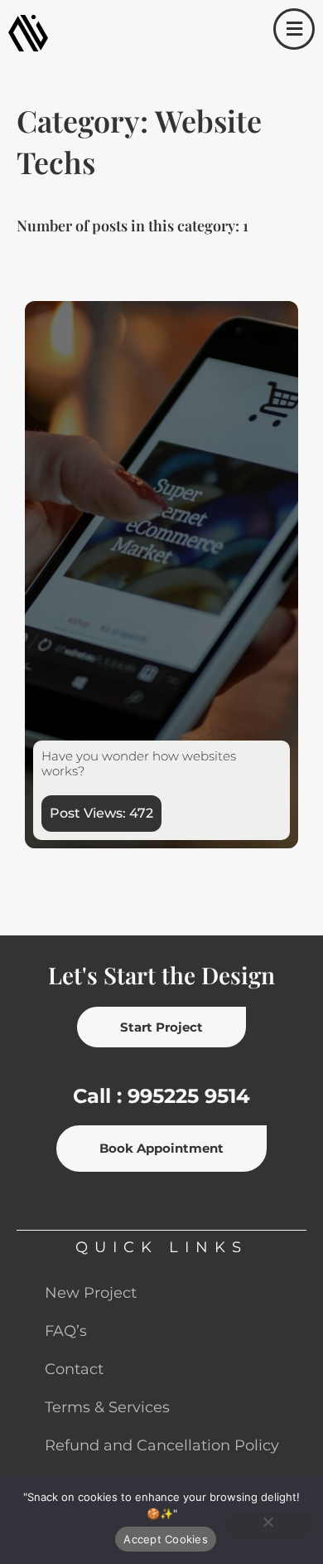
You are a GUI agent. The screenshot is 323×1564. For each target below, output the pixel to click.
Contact (74, 1369)
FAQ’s (66, 1331)
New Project (91, 1293)
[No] (267, 1526)
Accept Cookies (165, 1539)
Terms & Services (107, 1407)
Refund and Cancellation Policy (162, 1445)
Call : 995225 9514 (161, 1096)
